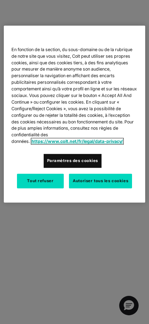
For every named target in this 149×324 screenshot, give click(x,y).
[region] (75, 114)
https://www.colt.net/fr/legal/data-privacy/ (77, 141)
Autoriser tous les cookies (100, 180)
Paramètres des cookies (72, 160)
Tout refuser (40, 180)
